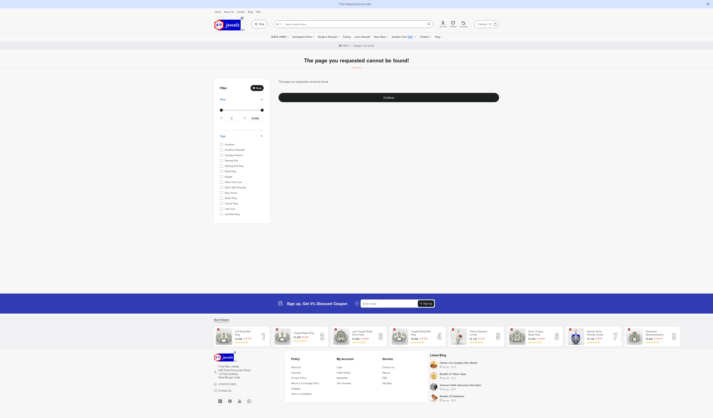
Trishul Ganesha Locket (478, 333)
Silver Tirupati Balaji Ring (535, 333)
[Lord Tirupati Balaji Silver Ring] (341, 336)
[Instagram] (220, 401)
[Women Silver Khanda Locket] (576, 336)
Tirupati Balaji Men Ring (421, 333)
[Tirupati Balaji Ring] (282, 336)
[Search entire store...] (429, 24)
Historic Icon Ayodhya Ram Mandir (458, 362)
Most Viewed (221, 320)
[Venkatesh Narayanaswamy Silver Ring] (634, 336)
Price (223, 99)
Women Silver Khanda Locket (595, 333)
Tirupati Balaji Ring (304, 333)
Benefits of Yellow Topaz (453, 374)
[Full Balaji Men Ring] (224, 336)
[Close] (708, 4)
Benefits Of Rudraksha (452, 396)
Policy (295, 359)
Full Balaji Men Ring (243, 333)
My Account (345, 359)
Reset (258, 88)
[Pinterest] (230, 401)
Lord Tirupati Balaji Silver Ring (362, 333)
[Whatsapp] (249, 401)
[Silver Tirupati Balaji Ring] (517, 336)
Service (387, 359)
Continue (388, 97)
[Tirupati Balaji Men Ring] (400, 336)
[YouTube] (239, 401)
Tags (223, 136)
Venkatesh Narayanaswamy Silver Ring (654, 333)
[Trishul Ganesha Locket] (458, 336)
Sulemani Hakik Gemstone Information (460, 385)
